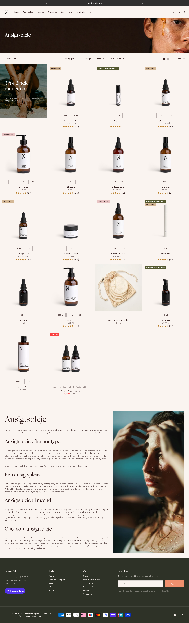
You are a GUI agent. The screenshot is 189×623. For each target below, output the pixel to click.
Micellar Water (23, 387)
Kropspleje (52, 11)
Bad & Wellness (117, 58)
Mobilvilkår (36, 616)
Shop (16, 11)
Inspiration (81, 11)
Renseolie (70, 320)
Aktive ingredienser (90, 587)
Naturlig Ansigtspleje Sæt (71, 391)
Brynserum (118, 121)
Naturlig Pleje (88, 583)
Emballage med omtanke (91, 579)
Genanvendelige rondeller (118, 320)
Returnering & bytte (55, 587)
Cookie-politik (25, 616)
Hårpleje (40, 11)
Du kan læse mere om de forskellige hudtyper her (65, 465)
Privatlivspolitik (46, 613)
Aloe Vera (71, 187)
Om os (85, 576)
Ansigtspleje (28, 11)
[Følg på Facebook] (175, 614)
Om (91, 11)
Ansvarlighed (87, 594)
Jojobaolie (23, 187)
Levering (51, 583)
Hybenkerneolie (118, 187)
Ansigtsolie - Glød (71, 121)
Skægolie (23, 320)
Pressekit (86, 590)
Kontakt (51, 576)
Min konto (52, 590)
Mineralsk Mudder (71, 254)
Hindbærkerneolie (118, 254)
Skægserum (165, 320)
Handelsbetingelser (32, 613)
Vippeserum (165, 254)
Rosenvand (165, 187)
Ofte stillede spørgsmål (57, 579)
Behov (71, 11)
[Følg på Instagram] (182, 614)
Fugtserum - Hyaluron (165, 121)
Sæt (62, 11)
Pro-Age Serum (23, 254)
